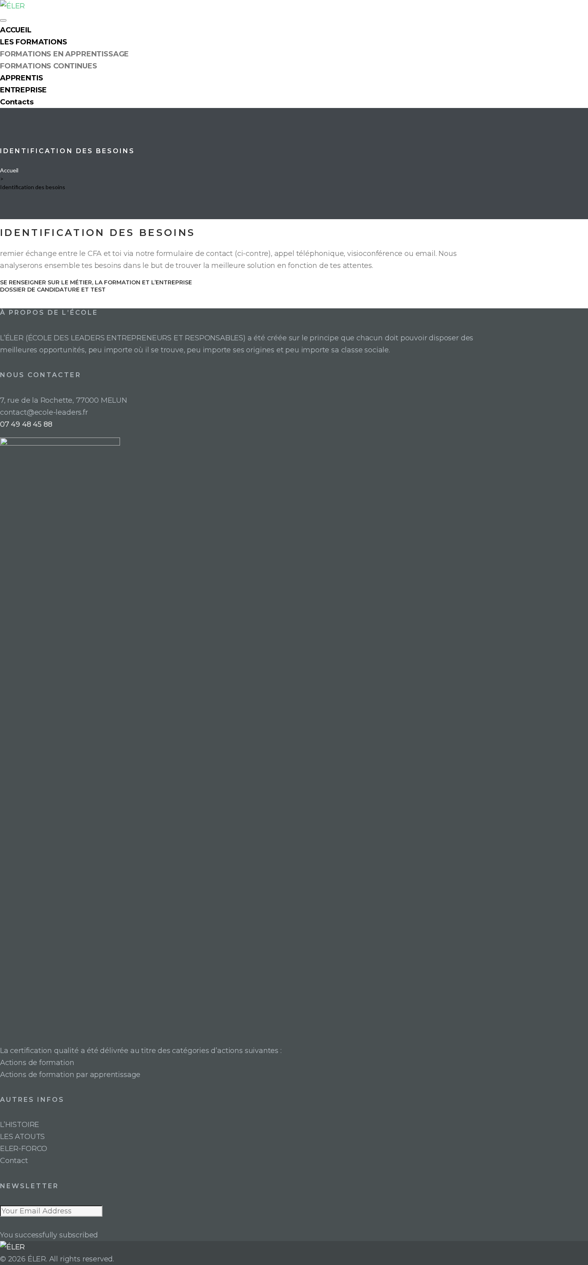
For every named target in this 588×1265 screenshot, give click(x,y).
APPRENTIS (21, 78)
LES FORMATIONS (33, 42)
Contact (14, 1160)
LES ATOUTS (22, 1136)
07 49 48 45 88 (26, 424)
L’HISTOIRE (19, 1124)
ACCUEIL (16, 30)
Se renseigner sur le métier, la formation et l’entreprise (96, 282)
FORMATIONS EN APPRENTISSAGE (64, 54)
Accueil (9, 170)
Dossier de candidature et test (53, 289)
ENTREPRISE (23, 90)
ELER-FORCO (23, 1148)
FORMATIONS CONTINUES (48, 66)
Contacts (17, 102)
